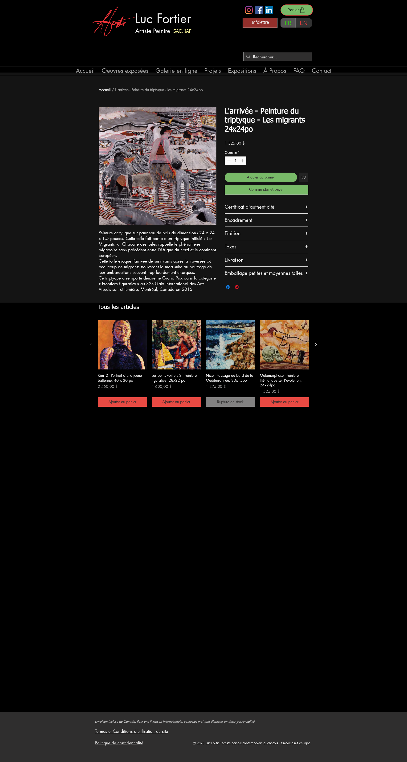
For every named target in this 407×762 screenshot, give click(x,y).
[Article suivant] (316, 344)
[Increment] (243, 161)
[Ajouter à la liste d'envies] (303, 177)
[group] (203, 363)
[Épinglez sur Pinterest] (237, 287)
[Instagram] (249, 10)
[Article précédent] (91, 344)
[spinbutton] (235, 161)
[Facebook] (259, 10)
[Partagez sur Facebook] (228, 287)
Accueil (105, 89)
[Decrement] (228, 161)
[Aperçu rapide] (122, 344)
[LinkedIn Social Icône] (269, 10)
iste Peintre (156, 31)
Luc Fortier (163, 18)
